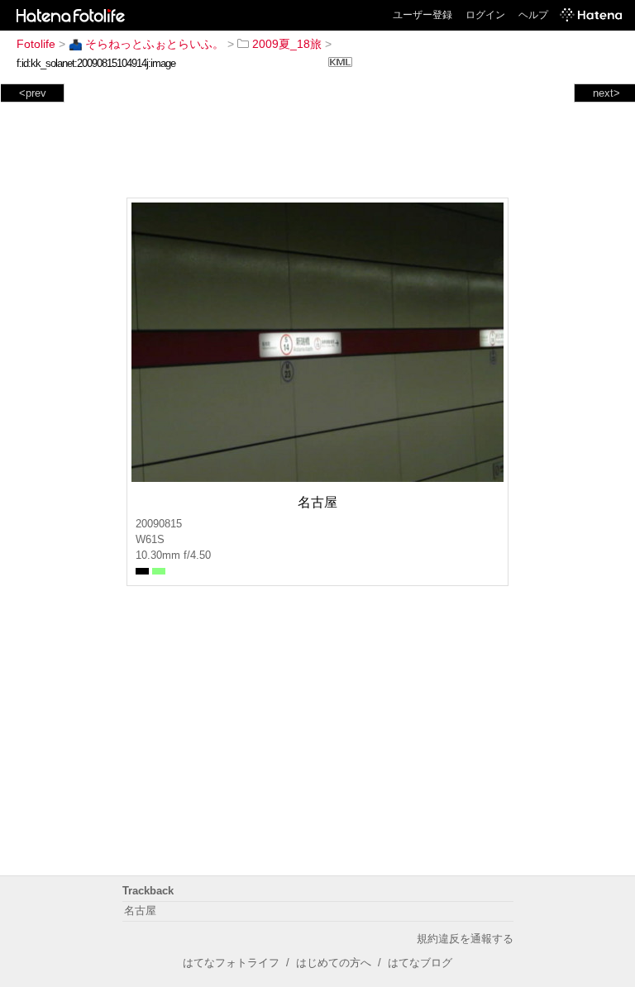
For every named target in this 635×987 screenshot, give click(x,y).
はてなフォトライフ (231, 962)
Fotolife (36, 43)
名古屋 (140, 910)
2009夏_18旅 (287, 43)
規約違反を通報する (465, 938)
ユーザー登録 (422, 15)
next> (606, 93)
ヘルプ (533, 15)
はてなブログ (420, 962)
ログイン (485, 15)
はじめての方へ (333, 962)
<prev (32, 93)
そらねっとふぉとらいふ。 (154, 43)
